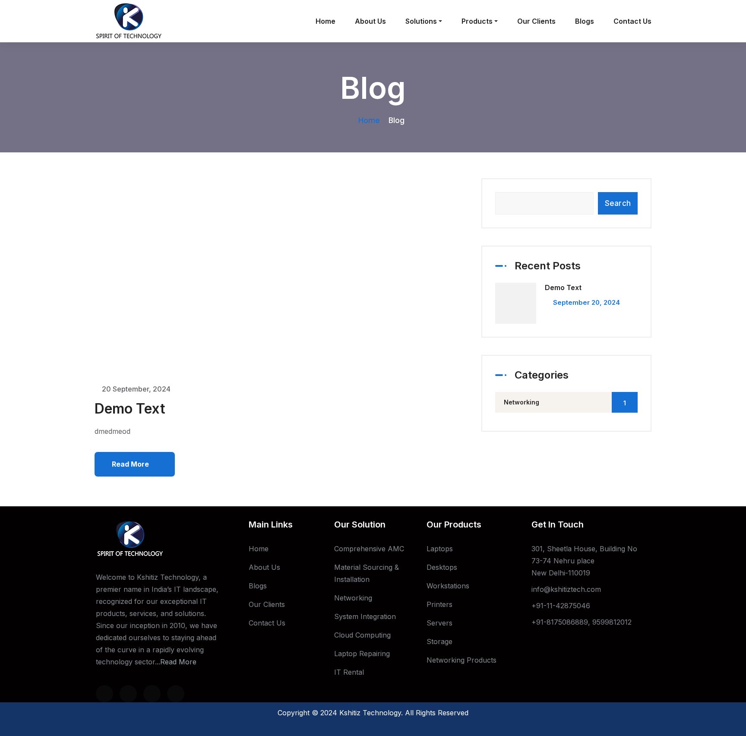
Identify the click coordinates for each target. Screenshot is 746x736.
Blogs (584, 21)
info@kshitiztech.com (566, 589)
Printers (439, 604)
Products (477, 21)
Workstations (448, 585)
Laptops (440, 548)
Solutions (421, 21)
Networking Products (461, 660)
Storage (439, 641)
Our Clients (536, 21)
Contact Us (632, 21)
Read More (178, 661)
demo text (130, 408)
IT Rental (349, 672)
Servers (439, 623)
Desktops (442, 567)
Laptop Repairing (362, 653)
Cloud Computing (362, 635)
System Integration (365, 616)
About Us (370, 21)
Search (618, 203)
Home (325, 21)
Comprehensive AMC (369, 548)
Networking (565, 402)
